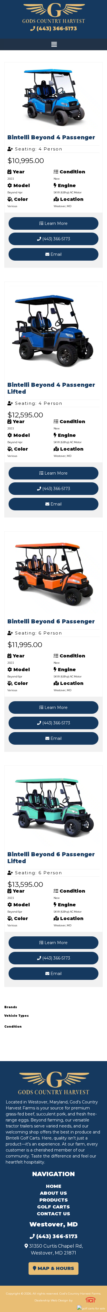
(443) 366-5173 (56, 28)
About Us (53, 1193)
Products (53, 1200)
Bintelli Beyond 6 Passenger (51, 621)
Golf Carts (53, 1207)
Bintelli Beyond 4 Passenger (51, 137)
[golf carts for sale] (90, 1308)
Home (53, 1186)
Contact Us (53, 1213)
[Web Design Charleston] (91, 1301)
